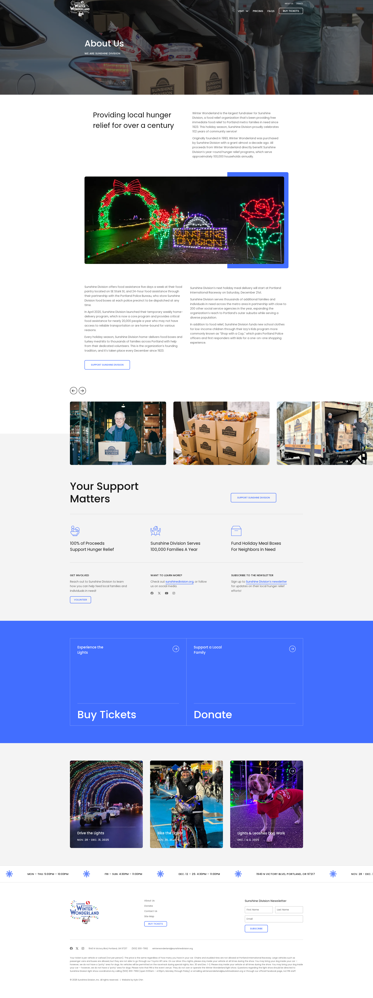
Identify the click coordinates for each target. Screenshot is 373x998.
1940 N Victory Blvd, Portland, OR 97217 (265, 874)
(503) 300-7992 (130, 971)
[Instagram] (173, 593)
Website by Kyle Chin (132, 979)
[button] (73, 390)
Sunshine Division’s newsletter (266, 582)
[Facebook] (152, 593)
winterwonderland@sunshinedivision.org (223, 971)
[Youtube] (166, 593)
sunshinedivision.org (179, 582)
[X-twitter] (159, 593)
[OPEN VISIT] (247, 11)
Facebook (271, 971)
